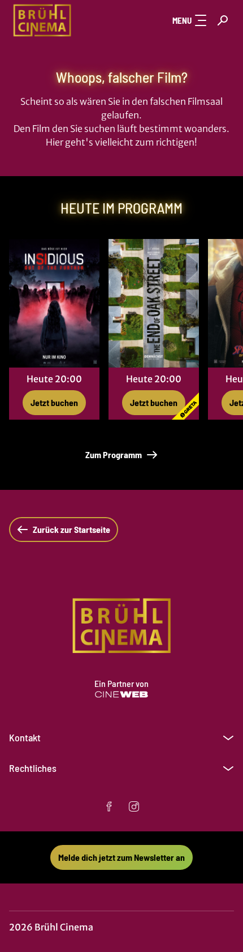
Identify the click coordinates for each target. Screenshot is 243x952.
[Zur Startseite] (65, 20)
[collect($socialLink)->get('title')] (109, 806)
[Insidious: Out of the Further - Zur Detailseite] (54, 303)
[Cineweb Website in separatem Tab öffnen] (121, 694)
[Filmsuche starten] (222, 20)
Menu (182, 20)
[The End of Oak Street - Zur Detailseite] (154, 303)
